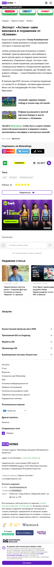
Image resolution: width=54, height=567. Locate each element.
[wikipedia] (30, 525)
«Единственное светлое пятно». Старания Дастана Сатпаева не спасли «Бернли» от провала (15, 291)
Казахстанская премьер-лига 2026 (19, 329)
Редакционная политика (12, 398)
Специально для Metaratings (13, 376)
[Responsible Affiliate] (11, 541)
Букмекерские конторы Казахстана (19, 355)
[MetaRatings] (10, 444)
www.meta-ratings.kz (31, 458)
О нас (4, 368)
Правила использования (12, 387)
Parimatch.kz (26, 177)
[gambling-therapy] (41, 533)
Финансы (5, 422)
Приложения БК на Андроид (16, 335)
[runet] (4, 525)
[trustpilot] (8, 533)
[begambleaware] (25, 533)
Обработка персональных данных (16, 395)
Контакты (5, 365)
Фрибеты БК (8, 342)
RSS (3, 380)
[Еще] (50, 3)
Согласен (27, 563)
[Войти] (46, 3)
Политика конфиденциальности (15, 383)
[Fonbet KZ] (45, 11)
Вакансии (6, 372)
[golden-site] (14, 525)
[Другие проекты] (9, 3)
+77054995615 (15, 490)
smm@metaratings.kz (18, 487)
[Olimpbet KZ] (10, 11)
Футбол (13, 177)
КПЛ (4, 177)
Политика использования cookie (15, 391)
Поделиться (25, 192)
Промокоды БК (9, 348)
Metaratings (16, 126)
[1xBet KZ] (27, 11)
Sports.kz (16, 139)
